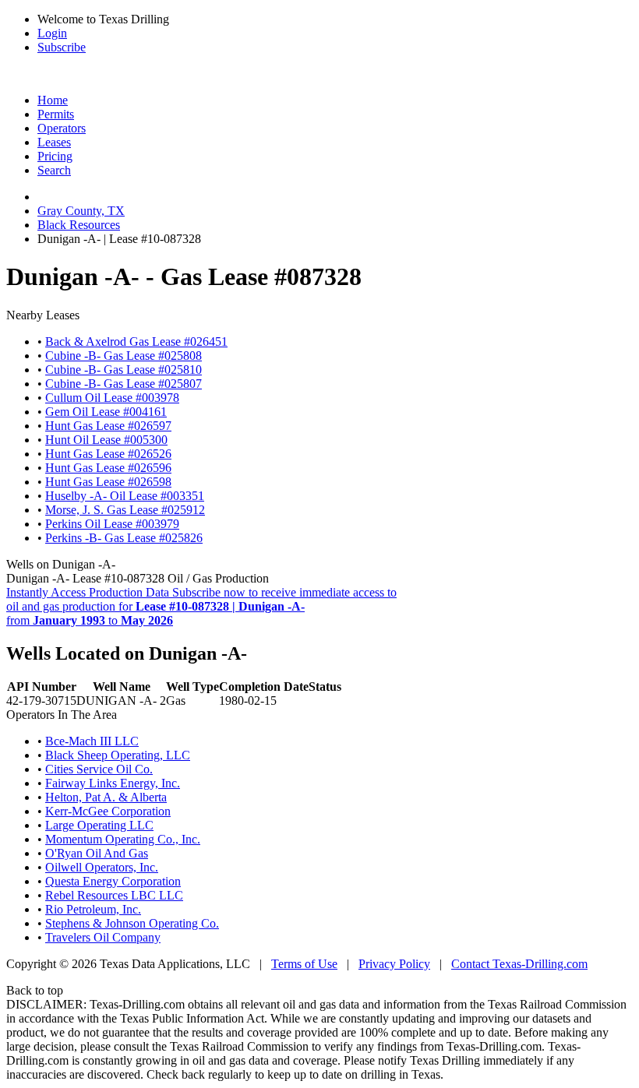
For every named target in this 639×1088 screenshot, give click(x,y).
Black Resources (78, 224)
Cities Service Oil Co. (99, 769)
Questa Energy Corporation (113, 881)
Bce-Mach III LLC (92, 741)
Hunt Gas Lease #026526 (108, 453)
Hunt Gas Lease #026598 (108, 481)
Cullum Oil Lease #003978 (112, 397)
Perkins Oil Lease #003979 (112, 523)
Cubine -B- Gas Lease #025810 (123, 369)
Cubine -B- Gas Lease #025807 (123, 383)
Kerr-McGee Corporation (108, 811)
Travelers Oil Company (103, 937)
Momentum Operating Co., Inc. (122, 839)
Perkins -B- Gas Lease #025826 (124, 537)
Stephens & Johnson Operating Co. (132, 923)
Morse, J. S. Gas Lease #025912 (125, 509)
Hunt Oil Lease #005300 (106, 439)
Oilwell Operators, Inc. (101, 867)
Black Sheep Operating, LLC (117, 755)
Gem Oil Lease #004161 (106, 411)
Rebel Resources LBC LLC (114, 895)
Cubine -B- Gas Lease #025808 (123, 355)
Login (52, 33)
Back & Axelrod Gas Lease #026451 (136, 341)
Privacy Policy (394, 963)
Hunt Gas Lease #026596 (108, 467)
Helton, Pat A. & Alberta (106, 797)
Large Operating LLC (99, 825)
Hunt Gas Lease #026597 (108, 425)
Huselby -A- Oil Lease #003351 (124, 495)
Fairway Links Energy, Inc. (112, 783)
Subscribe (61, 47)
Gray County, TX (81, 210)
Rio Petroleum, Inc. (93, 909)
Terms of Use (304, 963)
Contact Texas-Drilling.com (519, 963)
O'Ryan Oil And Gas (96, 853)
